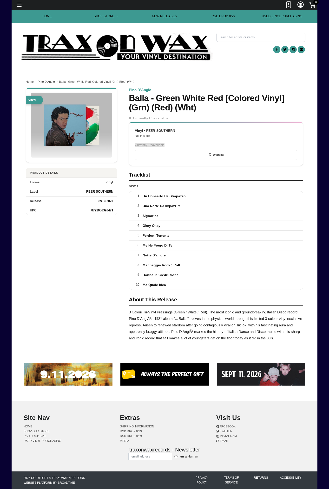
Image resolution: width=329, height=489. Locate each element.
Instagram (228, 436)
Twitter (225, 431)
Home (30, 81)
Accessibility (290, 477)
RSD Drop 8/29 (223, 16)
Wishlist (218, 155)
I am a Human (188, 456)
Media (124, 441)
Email (224, 441)
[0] (312, 5)
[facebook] (277, 49)
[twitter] (285, 49)
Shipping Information (137, 426)
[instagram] (293, 49)
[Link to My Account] (300, 5)
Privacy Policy (202, 480)
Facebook (227, 426)
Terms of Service (231, 480)
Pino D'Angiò (46, 81)
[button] (105, 16)
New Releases (164, 16)
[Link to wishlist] (288, 5)
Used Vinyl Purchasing (282, 16)
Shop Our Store (37, 431)
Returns (261, 477)
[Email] (301, 49)
